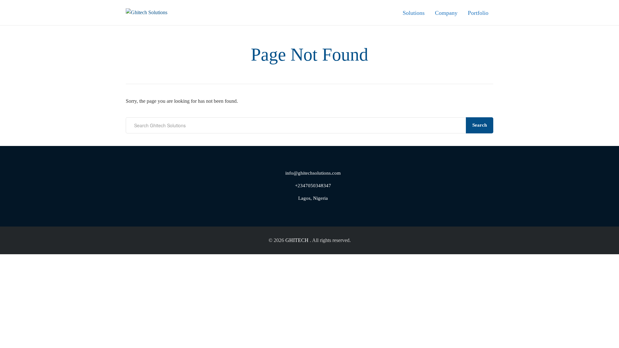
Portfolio (478, 13)
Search (479, 125)
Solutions (414, 13)
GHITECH (297, 240)
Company (446, 13)
